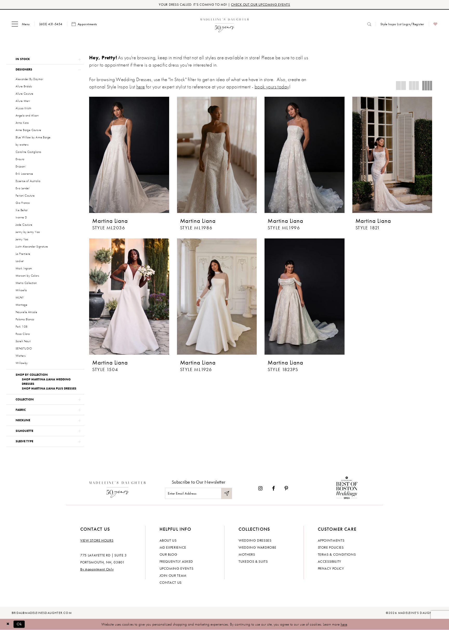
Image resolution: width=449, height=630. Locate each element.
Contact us (171, 582)
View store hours (96, 540)
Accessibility (329, 561)
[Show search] (369, 24)
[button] (21, 24)
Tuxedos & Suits (253, 561)
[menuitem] (21, 24)
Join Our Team (173, 575)
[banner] (224, 24)
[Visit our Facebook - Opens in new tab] (273, 488)
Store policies (331, 547)
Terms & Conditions (337, 554)
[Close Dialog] (7, 624)
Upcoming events (177, 568)
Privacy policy (331, 568)
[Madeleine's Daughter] (117, 488)
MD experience (173, 547)
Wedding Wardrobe (257, 547)
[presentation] (129, 155)
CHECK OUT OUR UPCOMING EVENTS (260, 4)
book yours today (272, 86)
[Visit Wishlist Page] (435, 24)
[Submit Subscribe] (226, 493)
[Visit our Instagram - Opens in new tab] (260, 488)
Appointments (331, 540)
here (140, 86)
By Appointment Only (97, 569)
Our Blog (168, 554)
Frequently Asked (176, 561)
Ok (19, 624)
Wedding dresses (255, 540)
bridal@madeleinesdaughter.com (42, 613)
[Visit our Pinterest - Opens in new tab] (286, 488)
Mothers (247, 554)
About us (168, 540)
